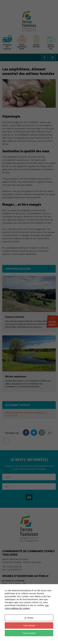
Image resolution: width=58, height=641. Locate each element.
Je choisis (29, 617)
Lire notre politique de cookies (27, 607)
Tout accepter (29, 633)
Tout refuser (29, 625)
